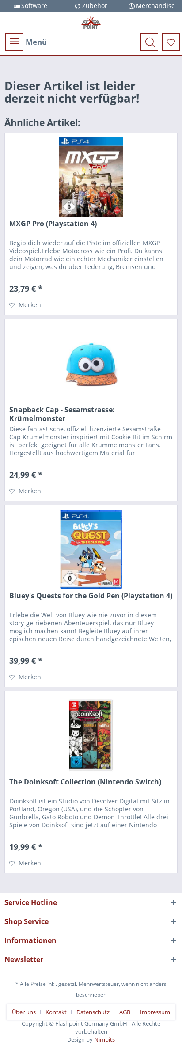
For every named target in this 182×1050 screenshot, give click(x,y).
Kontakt (56, 1012)
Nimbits (104, 1039)
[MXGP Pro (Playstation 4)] (91, 177)
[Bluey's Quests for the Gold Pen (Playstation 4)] (91, 549)
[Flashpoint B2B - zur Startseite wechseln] (91, 22)
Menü (36, 42)
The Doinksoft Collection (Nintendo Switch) (85, 782)
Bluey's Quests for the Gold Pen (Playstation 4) (90, 596)
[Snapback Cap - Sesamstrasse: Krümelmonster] (91, 363)
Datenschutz (93, 1012)
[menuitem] (25, 42)
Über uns (24, 1012)
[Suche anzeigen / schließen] (149, 42)
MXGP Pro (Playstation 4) (53, 223)
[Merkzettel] (171, 42)
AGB (124, 1012)
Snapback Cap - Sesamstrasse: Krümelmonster (62, 414)
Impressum (155, 1012)
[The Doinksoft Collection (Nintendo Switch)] (91, 735)
